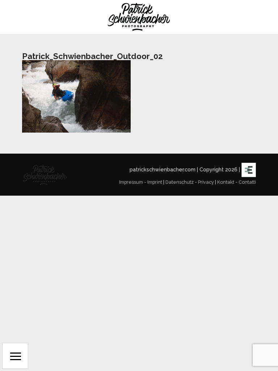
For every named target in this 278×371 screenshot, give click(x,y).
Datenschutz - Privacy (189, 182)
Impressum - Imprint (140, 182)
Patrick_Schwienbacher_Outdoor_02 (92, 56)
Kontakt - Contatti (236, 182)
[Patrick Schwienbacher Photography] (139, 17)
